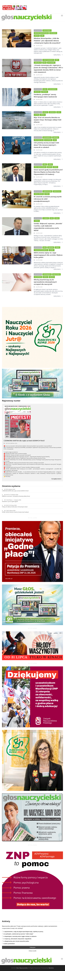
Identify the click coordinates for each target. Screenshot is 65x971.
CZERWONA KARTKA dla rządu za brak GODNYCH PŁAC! (24, 441)
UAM (42, 35)
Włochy (52, 277)
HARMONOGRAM (47, 191)
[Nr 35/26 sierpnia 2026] (17, 421)
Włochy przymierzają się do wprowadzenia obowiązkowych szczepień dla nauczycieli (45, 282)
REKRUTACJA (57, 191)
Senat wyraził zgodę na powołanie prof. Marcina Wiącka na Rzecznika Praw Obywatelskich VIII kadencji (48, 172)
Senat (49, 167)
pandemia (44, 91)
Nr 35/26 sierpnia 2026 (11, 443)
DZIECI (45, 89)
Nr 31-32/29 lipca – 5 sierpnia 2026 (12, 500)
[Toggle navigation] (62, 958)
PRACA (57, 218)
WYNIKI (47, 194)
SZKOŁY (45, 277)
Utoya (36, 114)
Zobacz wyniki (32, 951)
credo (50, 164)
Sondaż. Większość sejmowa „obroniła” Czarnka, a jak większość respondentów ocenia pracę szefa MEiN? (48, 227)
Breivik (45, 112)
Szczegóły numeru (56, 479)
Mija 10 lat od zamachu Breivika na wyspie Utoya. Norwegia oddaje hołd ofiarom (47, 119)
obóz (58, 112)
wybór (55, 167)
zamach (42, 114)
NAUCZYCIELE (56, 274)
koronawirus (52, 89)
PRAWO (57, 247)
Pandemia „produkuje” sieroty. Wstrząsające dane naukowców (45, 95)
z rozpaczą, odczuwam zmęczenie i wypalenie (17, 939)
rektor (37, 35)
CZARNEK (45, 218)
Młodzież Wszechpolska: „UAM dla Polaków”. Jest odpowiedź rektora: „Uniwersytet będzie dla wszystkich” (47, 40)
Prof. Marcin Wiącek (40, 167)
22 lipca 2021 (39, 45)
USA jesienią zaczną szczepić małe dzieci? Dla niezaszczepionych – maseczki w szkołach (46, 145)
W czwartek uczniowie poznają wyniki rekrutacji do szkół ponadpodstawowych (48, 199)
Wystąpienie (51, 62)
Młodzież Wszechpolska (41, 33)
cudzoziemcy (47, 30)
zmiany (51, 250)
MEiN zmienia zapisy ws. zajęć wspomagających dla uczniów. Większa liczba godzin (48, 255)
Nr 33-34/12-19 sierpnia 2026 (11, 494)
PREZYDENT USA (39, 140)
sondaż (37, 220)
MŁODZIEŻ (37, 91)
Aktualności (37, 30)
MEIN (44, 62)
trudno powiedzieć (9, 943)
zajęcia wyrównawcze (41, 250)
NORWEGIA (52, 112)
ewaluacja (38, 62)
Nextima (51, 968)
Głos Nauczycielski (22, 968)
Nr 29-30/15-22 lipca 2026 (10, 505)
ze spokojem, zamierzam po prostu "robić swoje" (18, 934)
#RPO (57, 60)
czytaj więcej (56, 55)
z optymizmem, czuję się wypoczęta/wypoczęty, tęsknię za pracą (23, 931)
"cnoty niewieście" (48, 60)
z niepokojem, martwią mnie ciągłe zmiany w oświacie (19, 936)
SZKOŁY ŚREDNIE (39, 194)
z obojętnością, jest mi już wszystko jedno (16, 941)
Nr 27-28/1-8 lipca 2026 (9, 510)
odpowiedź (53, 33)
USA (55, 140)
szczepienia (48, 140)
